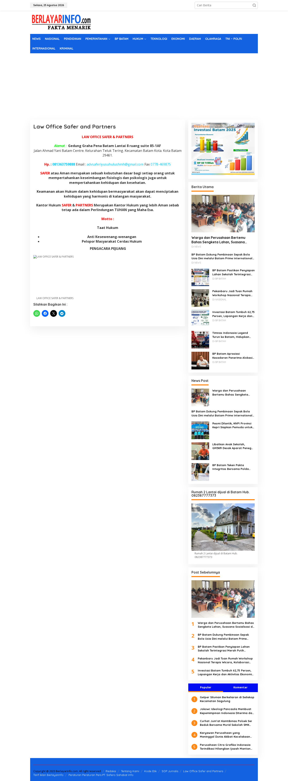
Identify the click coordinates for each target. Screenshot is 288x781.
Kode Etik (150, 771)
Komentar (240, 687)
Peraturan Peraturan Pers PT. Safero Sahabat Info (101, 775)
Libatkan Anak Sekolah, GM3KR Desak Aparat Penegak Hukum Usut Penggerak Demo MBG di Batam (233, 446)
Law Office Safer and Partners (203, 771)
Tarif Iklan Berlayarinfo (48, 775)
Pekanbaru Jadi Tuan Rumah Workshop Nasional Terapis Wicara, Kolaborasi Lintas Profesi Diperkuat (232, 293)
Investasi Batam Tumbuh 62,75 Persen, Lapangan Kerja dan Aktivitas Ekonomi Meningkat (233, 314)
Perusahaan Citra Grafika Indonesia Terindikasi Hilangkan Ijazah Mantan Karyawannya (225, 746)
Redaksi (111, 771)
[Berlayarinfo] (61, 22)
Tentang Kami (130, 771)
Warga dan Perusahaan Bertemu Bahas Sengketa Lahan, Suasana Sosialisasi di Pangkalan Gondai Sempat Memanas (218, 239)
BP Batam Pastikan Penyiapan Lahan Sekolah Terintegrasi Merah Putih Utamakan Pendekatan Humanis (233, 272)
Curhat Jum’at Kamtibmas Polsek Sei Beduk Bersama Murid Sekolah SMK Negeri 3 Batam (226, 723)
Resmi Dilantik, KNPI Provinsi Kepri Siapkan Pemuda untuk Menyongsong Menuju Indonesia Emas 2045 (232, 425)
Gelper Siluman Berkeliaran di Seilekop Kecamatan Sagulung (227, 699)
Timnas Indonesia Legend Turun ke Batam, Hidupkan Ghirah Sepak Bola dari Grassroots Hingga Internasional (230, 334)
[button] (254, 5)
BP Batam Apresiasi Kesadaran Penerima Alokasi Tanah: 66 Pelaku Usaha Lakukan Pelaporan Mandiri (232, 355)
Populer (205, 687)
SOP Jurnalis (170, 771)
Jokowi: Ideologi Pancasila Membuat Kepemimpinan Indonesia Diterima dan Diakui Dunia (227, 711)
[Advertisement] (144, 84)
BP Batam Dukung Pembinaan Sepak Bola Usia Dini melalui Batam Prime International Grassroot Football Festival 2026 (221, 256)
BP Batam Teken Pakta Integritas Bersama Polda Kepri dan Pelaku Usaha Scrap (230, 467)
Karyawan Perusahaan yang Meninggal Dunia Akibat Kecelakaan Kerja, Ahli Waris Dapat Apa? (225, 734)
